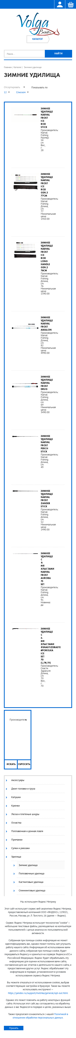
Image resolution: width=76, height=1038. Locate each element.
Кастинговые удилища (31, 882)
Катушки (16, 797)
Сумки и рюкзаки (20, 848)
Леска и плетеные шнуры (25, 814)
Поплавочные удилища (31, 873)
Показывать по (39, 87)
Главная (8, 67)
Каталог (37, 39)
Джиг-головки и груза (23, 788)
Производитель (18, 719)
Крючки (15, 805)
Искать (11, 764)
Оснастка (16, 822)
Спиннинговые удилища (32, 890)
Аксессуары (17, 780)
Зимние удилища (28, 865)
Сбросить (24, 764)
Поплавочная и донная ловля (27, 831)
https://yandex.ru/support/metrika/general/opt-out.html (38, 993)
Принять (13, 1028)
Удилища (16, 856)
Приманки (16, 839)
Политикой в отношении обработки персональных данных (40, 1015)
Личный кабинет (59, 4)
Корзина (70, 4)
